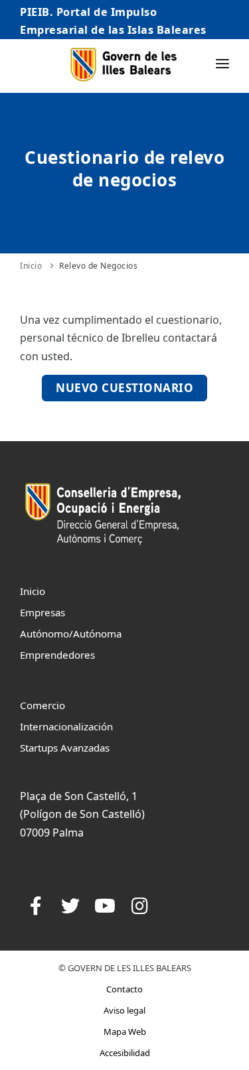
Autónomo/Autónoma (71, 633)
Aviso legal (124, 1010)
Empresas (42, 612)
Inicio (31, 265)
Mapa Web (125, 1031)
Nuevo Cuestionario (124, 387)
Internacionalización (66, 726)
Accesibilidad (125, 1053)
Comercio (42, 705)
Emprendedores (57, 654)
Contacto (124, 989)
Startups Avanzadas (65, 747)
